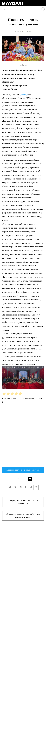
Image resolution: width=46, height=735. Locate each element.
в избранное (21, 479)
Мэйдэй (23, 65)
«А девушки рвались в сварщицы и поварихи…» (24, 502)
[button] (23, 277)
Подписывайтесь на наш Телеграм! (23, 469)
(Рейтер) (24, 94)
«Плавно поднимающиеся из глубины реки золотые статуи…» (23, 515)
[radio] (4, 394)
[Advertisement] (23, 436)
